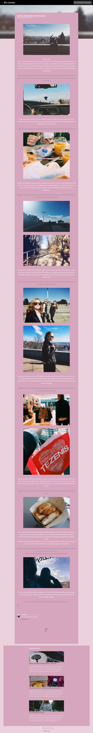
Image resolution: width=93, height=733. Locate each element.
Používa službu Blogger (47, 728)
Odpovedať (24, 619)
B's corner (9, 2)
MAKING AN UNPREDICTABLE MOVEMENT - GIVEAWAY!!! (42, 663)
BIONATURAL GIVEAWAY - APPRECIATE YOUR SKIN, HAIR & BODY (44, 688)
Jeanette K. (24, 614)
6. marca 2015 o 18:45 (33, 614)
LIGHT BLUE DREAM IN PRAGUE (36, 712)
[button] (18, 21)
